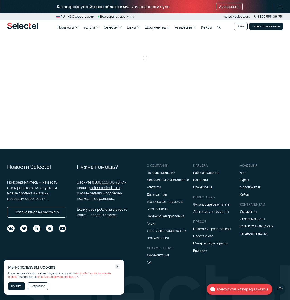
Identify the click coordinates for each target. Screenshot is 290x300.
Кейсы (206, 27)
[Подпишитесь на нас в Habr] (36, 228)
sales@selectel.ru (237, 16)
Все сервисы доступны (117, 16)
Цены (131, 27)
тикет (112, 214)
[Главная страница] (22, 25)
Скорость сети (83, 16)
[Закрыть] (280, 6)
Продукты (65, 27)
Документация (157, 27)
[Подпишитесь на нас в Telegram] (49, 228)
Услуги (89, 27)
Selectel (111, 27)
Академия (183, 27)
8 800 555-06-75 (106, 182)
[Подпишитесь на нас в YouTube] (62, 228)
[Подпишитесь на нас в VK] (10, 228)
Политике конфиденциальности (57, 277)
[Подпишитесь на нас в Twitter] (23, 228)
